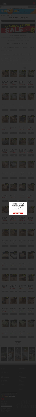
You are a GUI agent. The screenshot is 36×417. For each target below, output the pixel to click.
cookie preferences (19, 210)
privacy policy (15, 208)
